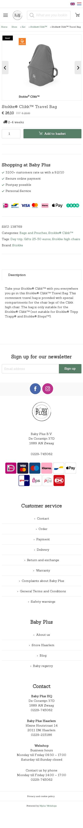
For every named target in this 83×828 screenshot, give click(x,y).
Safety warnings (43, 602)
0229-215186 (41, 735)
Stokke (17, 245)
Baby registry (43, 666)
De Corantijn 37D (42, 701)
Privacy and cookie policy (41, 796)
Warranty (43, 570)
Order (43, 529)
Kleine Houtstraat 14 (42, 725)
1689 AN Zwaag (41, 705)
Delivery (43, 550)
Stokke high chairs (66, 239)
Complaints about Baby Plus (43, 581)
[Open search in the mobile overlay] (49, 15)
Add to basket (55, 134)
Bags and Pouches (33, 233)
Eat (23, 26)
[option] (41, 68)
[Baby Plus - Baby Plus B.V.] (19, 15)
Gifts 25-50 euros (37, 239)
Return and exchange (43, 560)
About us (43, 635)
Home (4, 26)
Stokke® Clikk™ (38, 26)
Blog (43, 655)
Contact (43, 518)
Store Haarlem (43, 645)
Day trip (16, 239)
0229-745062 (41, 454)
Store (14, 26)
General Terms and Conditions (43, 591)
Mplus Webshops (48, 805)
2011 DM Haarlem (41, 730)
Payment (43, 539)
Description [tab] (17, 275)
